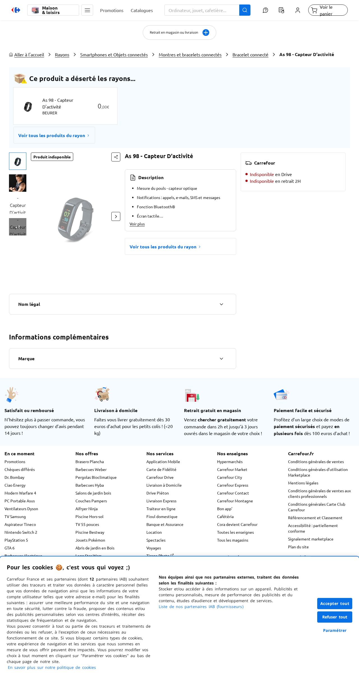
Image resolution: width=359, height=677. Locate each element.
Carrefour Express (232, 484)
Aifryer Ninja (86, 508)
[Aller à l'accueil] (15, 10)
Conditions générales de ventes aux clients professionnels (319, 493)
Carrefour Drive (160, 477)
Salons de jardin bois (93, 492)
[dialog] (179, 616)
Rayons (62, 54)
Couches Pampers (91, 500)
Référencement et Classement (315, 517)
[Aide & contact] (265, 10)
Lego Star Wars (88, 555)
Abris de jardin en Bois (94, 547)
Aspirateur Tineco (20, 524)
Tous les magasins (232, 539)
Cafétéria (225, 516)
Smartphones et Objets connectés (114, 54)
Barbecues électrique (23, 555)
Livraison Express (161, 500)
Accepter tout (334, 603)
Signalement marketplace (310, 538)
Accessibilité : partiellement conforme (313, 528)
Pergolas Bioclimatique (96, 477)
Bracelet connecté (250, 54)
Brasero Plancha (89, 461)
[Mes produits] (281, 10)
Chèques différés (19, 469)
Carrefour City (229, 477)
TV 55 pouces (87, 524)
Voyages (153, 547)
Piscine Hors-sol (89, 516)
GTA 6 (9, 547)
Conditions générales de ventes (316, 461)
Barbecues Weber (91, 469)
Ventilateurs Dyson (21, 508)
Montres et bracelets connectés (190, 54)
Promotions (14, 461)
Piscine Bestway (89, 532)
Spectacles (155, 539)
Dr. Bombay (14, 477)
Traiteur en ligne (161, 508)
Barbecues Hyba (89, 484)
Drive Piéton (157, 492)
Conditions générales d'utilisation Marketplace (318, 472)
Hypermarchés (230, 461)
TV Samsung (15, 516)
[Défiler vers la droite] (115, 216)
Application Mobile (163, 461)
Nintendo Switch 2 (20, 532)
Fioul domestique (162, 516)
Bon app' (224, 508)
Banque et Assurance (164, 524)
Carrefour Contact (233, 492)
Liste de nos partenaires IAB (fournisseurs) (201, 606)
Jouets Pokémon (90, 539)
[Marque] (221, 358)
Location (154, 532)
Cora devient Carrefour (237, 524)
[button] (87, 10)
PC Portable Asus (19, 500)
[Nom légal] (221, 304)
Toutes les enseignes (235, 532)
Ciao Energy (15, 484)
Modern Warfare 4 (20, 492)
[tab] (17, 161)
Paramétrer (335, 630)
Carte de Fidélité (161, 469)
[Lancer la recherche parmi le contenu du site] (245, 10)
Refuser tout (335, 617)
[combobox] (207, 10)
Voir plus (137, 223)
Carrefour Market (232, 469)
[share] (115, 157)
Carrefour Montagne (235, 500)
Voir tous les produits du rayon (51, 135)
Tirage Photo (158, 555)
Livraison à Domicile (164, 484)
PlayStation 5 (16, 539)
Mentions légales (303, 482)
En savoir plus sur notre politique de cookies (52, 667)
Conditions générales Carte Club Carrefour (316, 507)
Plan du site (298, 546)
